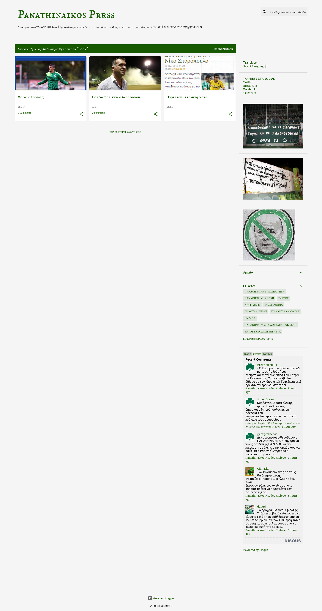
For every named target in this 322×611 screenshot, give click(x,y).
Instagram (250, 85)
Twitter (248, 82)
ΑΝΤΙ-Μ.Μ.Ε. (252, 305)
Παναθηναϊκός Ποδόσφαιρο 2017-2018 (270, 325)
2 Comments (98, 112)
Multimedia (274, 304)
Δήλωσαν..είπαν (256, 311)
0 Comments (24, 112)
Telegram (249, 93)
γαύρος (283, 298)
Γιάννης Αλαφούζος (285, 311)
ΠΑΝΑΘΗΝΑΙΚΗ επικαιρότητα (264, 291)
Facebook (249, 89)
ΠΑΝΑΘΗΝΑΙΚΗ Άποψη (259, 298)
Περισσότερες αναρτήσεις (125, 132)
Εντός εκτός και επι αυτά (263, 331)
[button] (81, 114)
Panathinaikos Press (66, 14)
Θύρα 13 (250, 318)
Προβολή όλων (223, 49)
